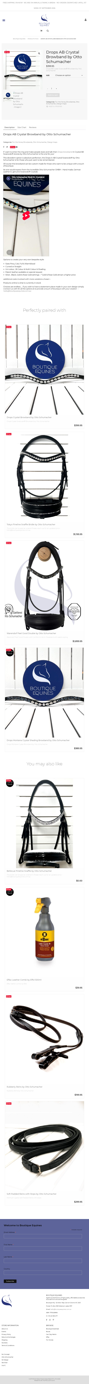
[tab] (9, 127)
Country (7, 1269)
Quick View (44, 405)
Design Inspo (62, 104)
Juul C (4, 1365)
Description (9, 127)
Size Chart (21, 127)
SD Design (5, 1360)
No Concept (6, 1354)
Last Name (8, 1257)
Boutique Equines (19, 39)
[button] (39, 53)
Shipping (4, 1340)
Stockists (4, 1343)
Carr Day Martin (51, 1334)
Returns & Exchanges (8, 1337)
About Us (5, 1329)
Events (4, 1331)
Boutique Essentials (52, 1329)
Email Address (10, 1232)
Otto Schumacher (40, 142)
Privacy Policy (6, 1334)
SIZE (47, 75)
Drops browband (65, 152)
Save (8, 52)
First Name (9, 1245)
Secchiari (4, 1362)
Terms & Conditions (8, 1345)
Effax (47, 1337)
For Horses (49, 1340)
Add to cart (53, 95)
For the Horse (60, 102)
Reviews (32, 127)
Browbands (70, 102)
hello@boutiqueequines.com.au (60, 1309)
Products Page (33, 39)
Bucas (48, 1331)
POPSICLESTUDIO (49, 1380)
